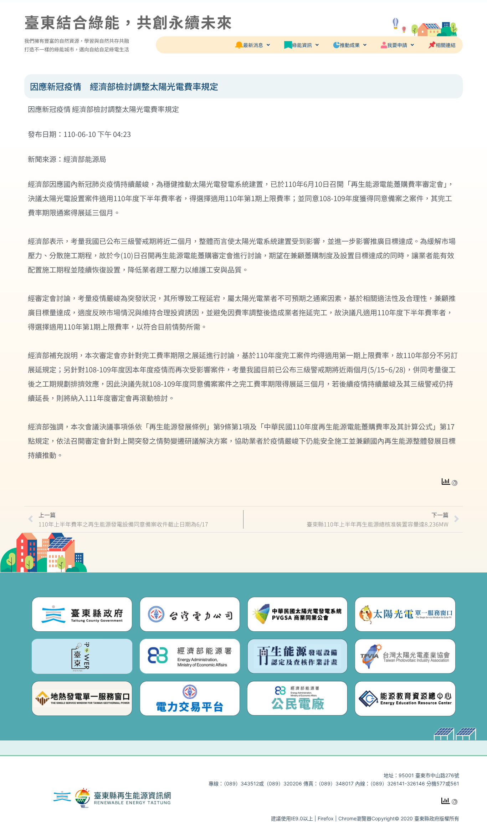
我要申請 (397, 45)
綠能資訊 (302, 45)
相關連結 (446, 45)
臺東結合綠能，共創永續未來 (128, 21)
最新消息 (253, 45)
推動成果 (350, 45)
